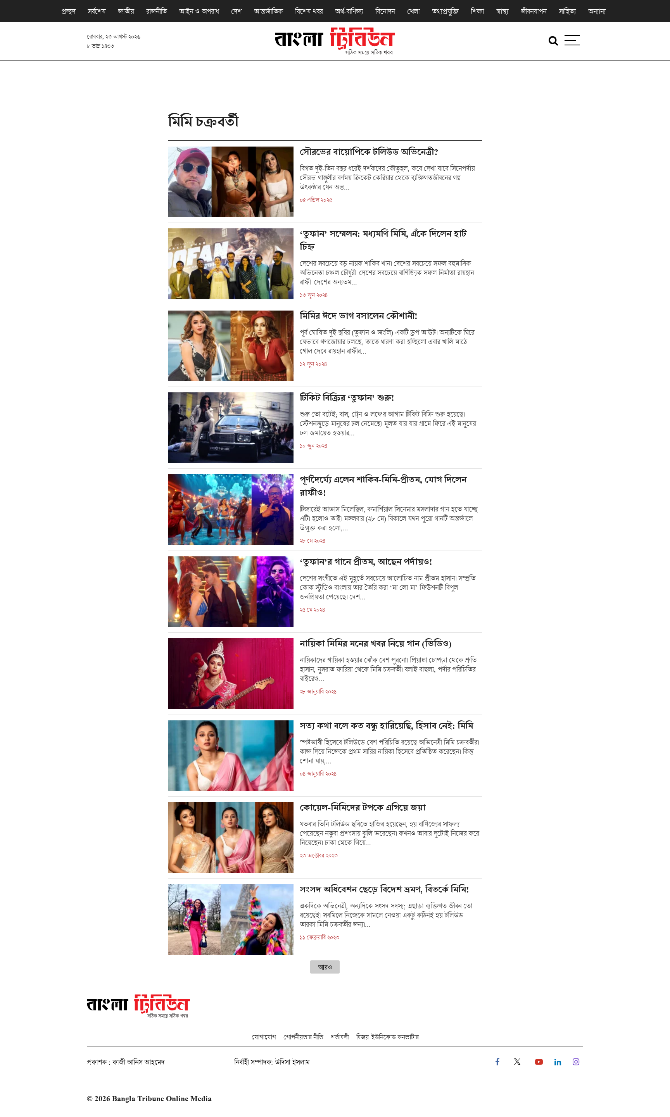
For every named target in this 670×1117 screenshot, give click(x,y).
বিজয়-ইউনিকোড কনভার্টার (387, 1037)
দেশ (236, 11)
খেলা (413, 11)
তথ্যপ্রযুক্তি (445, 11)
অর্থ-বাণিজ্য (349, 11)
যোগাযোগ (264, 1037)
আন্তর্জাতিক (268, 11)
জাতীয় (126, 11)
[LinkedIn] (558, 1062)
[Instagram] (576, 1062)
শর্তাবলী (340, 1037)
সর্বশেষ (96, 11)
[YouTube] (539, 1062)
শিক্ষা (477, 11)
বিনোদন (385, 11)
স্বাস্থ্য (502, 11)
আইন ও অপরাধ (199, 11)
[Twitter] (517, 1062)
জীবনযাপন (533, 11)
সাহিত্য (567, 11)
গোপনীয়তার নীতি (303, 1037)
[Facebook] (497, 1062)
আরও (325, 967)
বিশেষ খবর (309, 11)
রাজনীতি (156, 11)
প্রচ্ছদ (68, 11)
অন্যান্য (597, 11)
